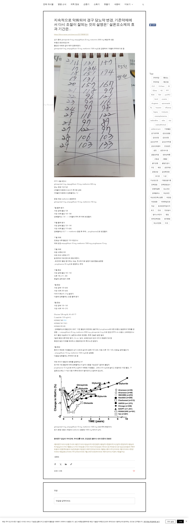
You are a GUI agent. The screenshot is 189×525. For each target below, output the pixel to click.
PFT (167, 90)
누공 (164, 176)
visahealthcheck (160, 125)
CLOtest (161, 86)
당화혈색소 (156, 193)
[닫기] (186, 521)
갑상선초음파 (155, 146)
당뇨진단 (166, 189)
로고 (152, 210)
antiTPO (167, 95)
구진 (152, 167)
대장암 (168, 197)
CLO (153, 86)
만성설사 (167, 210)
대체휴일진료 (165, 202)
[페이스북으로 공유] (55, 464)
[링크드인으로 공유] (66, 464)
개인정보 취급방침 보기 (152, 521)
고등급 (156, 159)
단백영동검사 (165, 185)
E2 (169, 86)
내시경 (157, 176)
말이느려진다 (157, 215)
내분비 (117, 4)
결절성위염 (155, 155)
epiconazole (166, 103)
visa (170, 120)
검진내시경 (164, 150)
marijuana (165, 112)
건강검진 (167, 146)
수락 (180, 521)
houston (158, 108)
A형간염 (166, 82)
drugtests (154, 103)
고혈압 (165, 159)
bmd (156, 99)
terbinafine (154, 120)
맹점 (167, 215)
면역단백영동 (155, 219)
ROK (152, 95)
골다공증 (155, 163)
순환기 (86, 4)
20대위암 (156, 78)
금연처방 (167, 167)
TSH (159, 95)
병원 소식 (62, 4)
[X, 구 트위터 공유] (60, 464)
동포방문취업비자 (164, 206)
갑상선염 (166, 138)
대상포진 (166, 193)
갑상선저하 (154, 142)
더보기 (127, 4)
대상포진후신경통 (156, 197)
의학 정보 (75, 4)
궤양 (159, 167)
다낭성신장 (154, 180)
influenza (168, 108)
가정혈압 (167, 129)
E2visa (155, 90)
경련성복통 (166, 155)
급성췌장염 (166, 172)
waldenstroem (156, 129)
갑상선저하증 (166, 142)
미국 (166, 223)
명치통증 (167, 219)
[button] (143, 4)
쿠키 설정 (170, 521)
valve (163, 120)
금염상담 (155, 172)
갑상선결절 (166, 133)
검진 (155, 150)
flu (151, 108)
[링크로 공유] (71, 464)
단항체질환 (156, 189)
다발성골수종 (166, 180)
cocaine (164, 99)
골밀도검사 (166, 163)
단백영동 (154, 185)
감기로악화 (155, 133)
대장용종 (154, 202)
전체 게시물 (48, 4)
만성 (159, 210)
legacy (155, 112)
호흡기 (107, 4)
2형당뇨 (165, 78)
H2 (161, 90)
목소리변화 (157, 223)
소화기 (97, 4)
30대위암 (156, 82)
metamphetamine (161, 116)
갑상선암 (156, 138)
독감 (152, 206)
